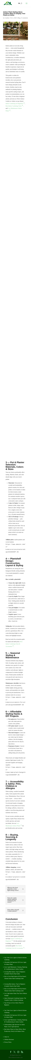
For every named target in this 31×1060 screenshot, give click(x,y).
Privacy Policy (7, 1042)
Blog (19, 18)
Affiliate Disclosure (9, 1039)
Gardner (7, 18)
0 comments (24, 18)
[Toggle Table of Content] (22, 119)
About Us (6, 1036)
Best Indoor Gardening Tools (13, 106)
